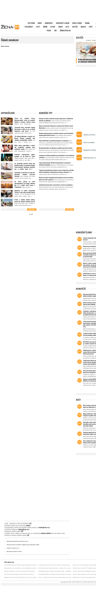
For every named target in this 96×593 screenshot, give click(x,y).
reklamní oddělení (46, 533)
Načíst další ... (32, 209)
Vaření (45, 26)
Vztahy (52, 26)
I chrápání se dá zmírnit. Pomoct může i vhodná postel (54, 565)
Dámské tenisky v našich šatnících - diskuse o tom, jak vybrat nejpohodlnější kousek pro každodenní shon (55, 568)
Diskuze (83, 26)
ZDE (30, 523)
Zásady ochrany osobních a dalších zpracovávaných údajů (23, 545)
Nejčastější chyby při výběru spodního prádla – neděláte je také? (55, 571)
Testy (38, 26)
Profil (49, 30)
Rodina (87, 23)
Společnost (29, 26)
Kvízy (91, 26)
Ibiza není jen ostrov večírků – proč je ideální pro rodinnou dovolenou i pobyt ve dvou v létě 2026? (21, 568)
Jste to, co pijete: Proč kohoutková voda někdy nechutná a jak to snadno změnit (55, 577)
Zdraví (60, 26)
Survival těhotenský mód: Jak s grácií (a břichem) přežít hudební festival (21, 565)
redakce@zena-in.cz (44, 527)
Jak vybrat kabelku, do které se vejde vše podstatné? (19, 571)
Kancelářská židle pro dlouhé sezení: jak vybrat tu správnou (55, 574)
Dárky (40, 23)
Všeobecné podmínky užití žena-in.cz (17, 541)
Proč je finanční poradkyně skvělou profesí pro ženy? (19, 574)
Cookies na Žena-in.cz (13, 548)
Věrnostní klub (65, 30)
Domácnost (49, 23)
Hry (55, 30)
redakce (28, 525)
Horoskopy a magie (62, 23)
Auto (67, 26)
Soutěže (75, 26)
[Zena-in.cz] (11, 27)
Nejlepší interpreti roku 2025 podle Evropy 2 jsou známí (20, 577)
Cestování (31, 23)
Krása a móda (77, 23)
